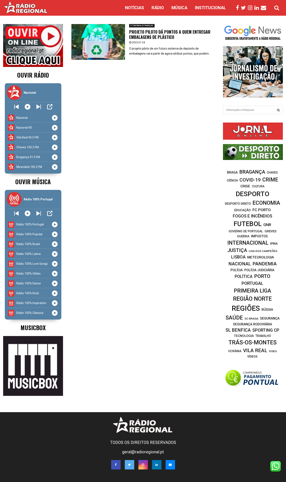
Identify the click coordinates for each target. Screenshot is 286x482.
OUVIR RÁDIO (33, 75)
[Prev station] (38, 106)
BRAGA (232, 172)
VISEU (273, 351)
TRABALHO (263, 336)
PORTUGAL (252, 283)
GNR (267, 224)
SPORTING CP (265, 330)
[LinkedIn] (257, 8)
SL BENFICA (238, 330)
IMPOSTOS (259, 236)
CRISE (245, 186)
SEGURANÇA (270, 318)
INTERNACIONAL (247, 243)
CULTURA (258, 186)
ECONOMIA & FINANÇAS (141, 25)
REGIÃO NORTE (252, 298)
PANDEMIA (265, 264)
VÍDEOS (252, 356)
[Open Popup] (49, 106)
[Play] (27, 106)
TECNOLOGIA (244, 336)
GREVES (270, 231)
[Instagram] (251, 8)
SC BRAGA (251, 318)
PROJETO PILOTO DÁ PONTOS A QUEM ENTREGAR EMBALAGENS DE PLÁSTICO (169, 34)
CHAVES (272, 172)
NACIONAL (239, 263)
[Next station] (16, 106)
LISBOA (238, 257)
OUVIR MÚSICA (33, 181)
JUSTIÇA (237, 250)
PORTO (262, 276)
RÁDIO (158, 7)
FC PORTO (262, 210)
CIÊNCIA (232, 180)
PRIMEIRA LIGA (252, 291)
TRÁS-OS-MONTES (252, 342)
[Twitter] (244, 8)
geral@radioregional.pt (143, 451)
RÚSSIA (267, 310)
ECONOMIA (266, 203)
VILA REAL (255, 350)
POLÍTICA (244, 276)
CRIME (270, 180)
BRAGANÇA (252, 172)
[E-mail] (264, 8)
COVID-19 (250, 180)
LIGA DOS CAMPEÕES (263, 251)
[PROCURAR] (278, 110)
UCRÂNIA (234, 351)
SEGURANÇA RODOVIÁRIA (252, 324)
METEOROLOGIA (260, 257)
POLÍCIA (237, 270)
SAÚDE (234, 318)
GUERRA (243, 236)
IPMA (274, 243)
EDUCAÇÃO (242, 210)
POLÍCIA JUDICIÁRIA (259, 270)
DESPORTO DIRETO (238, 204)
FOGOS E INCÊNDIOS (252, 216)
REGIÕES (246, 308)
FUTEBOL (248, 224)
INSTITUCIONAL (210, 7)
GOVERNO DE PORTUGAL (246, 231)
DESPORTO (252, 194)
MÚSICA (179, 7)
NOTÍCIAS (134, 7)
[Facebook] (238, 8)
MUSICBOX (33, 327)
